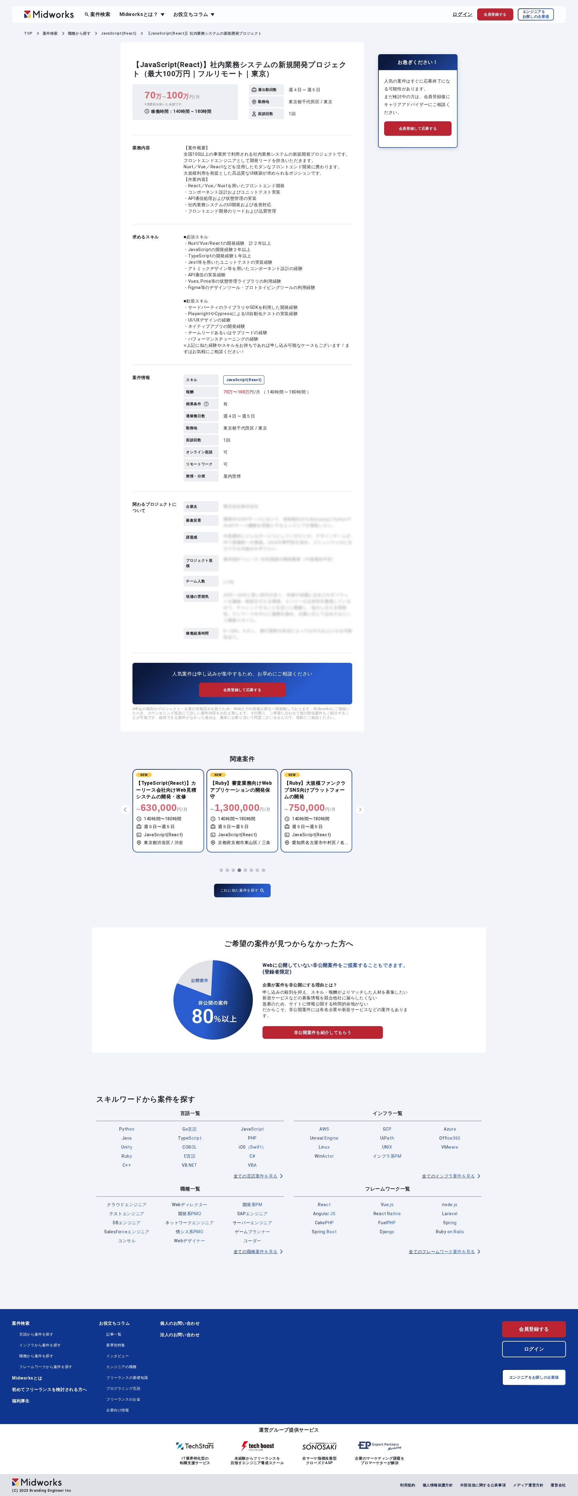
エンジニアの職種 (121, 1367)
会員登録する (534, 1329)
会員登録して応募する (242, 690)
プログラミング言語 (123, 1388)
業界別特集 (115, 1345)
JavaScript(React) (244, 380)
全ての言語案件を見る (256, 1176)
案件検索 (100, 14)
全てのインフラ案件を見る (448, 1176)
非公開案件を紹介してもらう (322, 1032)
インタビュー (117, 1356)
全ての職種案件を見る (256, 1251)
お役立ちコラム (114, 1323)
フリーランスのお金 (123, 1399)
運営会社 (558, 1485)
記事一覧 (114, 1334)
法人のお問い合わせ (180, 1334)
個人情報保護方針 (438, 1485)
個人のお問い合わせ (180, 1323)
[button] (221, 870)
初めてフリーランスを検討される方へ (49, 1389)
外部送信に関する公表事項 (483, 1485)
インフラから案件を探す (40, 1345)
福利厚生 (21, 1400)
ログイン (462, 14)
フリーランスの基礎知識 (127, 1378)
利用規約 (407, 1485)
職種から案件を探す (36, 1356)
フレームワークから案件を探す (46, 1367)
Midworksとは (27, 1378)
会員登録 (495, 14)
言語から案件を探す (36, 1334)
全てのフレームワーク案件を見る (442, 1251)
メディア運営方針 (528, 1485)
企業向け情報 (117, 1410)
